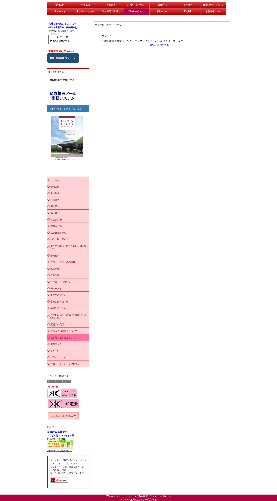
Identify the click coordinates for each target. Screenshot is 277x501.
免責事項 (143, 496)
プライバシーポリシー (159, 496)
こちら (71, 80)
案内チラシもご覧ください (59, 450)
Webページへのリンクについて (122, 496)
